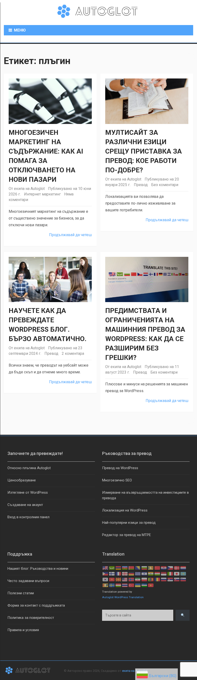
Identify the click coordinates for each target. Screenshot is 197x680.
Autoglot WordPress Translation (123, 597)
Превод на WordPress (120, 468)
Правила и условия (23, 630)
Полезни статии (20, 593)
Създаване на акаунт (25, 505)
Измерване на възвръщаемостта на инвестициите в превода (145, 495)
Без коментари (164, 184)
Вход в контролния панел (28, 517)
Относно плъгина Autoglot (29, 468)
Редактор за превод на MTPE (126, 535)
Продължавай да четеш (70, 235)
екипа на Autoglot (29, 188)
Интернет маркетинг (42, 194)
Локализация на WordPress (125, 510)
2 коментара (73, 353)
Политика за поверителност (30, 617)
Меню (20, 30)
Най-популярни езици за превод (129, 522)
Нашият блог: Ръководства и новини (37, 568)
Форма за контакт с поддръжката (36, 605)
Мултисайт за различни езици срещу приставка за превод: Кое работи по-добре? (143, 151)
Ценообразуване (21, 480)
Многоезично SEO (117, 480)
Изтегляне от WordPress (27, 492)
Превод (141, 184)
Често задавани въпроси (28, 581)
